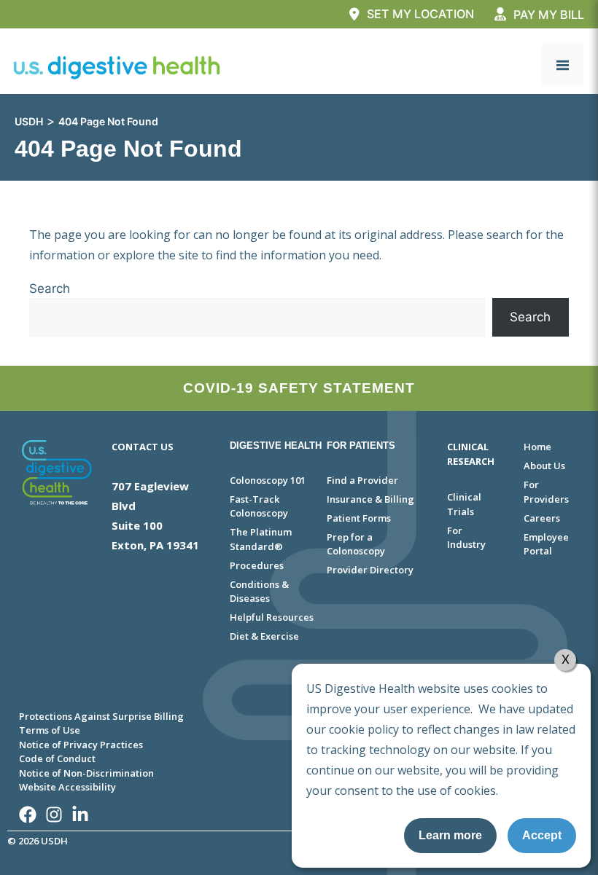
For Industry (466, 538)
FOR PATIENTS (361, 445)
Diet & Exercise (264, 636)
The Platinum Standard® (261, 539)
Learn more (450, 835)
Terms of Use (49, 730)
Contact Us (143, 446)
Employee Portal (546, 544)
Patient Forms (359, 518)
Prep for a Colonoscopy (356, 544)
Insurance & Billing (370, 499)
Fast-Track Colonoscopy (259, 506)
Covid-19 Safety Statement (299, 388)
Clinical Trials (464, 504)
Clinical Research (470, 454)
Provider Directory (370, 569)
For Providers (546, 492)
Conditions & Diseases (259, 591)
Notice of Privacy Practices (81, 744)
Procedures (257, 565)
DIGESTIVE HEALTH (276, 445)
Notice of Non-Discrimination (86, 773)
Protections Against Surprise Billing (101, 716)
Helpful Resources (272, 617)
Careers (542, 518)
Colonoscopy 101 (268, 480)
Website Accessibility (67, 786)
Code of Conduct (57, 758)
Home (537, 446)
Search (49, 288)
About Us (544, 465)
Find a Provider (362, 480)
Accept (542, 835)
